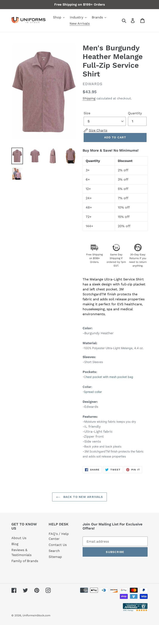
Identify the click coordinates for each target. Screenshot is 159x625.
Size (87, 113)
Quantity (135, 113)
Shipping (89, 98)
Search (54, 551)
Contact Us (58, 545)
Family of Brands (24, 561)
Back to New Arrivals (82, 496)
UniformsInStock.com (36, 615)
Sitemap (55, 557)
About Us (18, 538)
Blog (14, 544)
